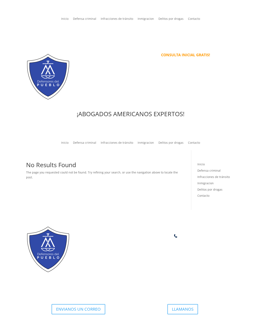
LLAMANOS (183, 309)
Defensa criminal (84, 19)
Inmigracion (146, 19)
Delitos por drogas (171, 19)
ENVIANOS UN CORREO (78, 309)
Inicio (65, 19)
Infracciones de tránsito (117, 19)
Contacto (194, 19)
